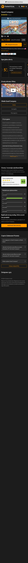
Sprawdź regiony (5, 50)
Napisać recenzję (14, 225)
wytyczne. (11, 173)
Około (14, 105)
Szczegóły (14, 109)
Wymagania (14, 113)
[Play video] (13, 90)
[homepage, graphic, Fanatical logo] (7, 6)
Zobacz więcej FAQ (14, 266)
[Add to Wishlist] (25, 44)
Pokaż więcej (13, 156)
